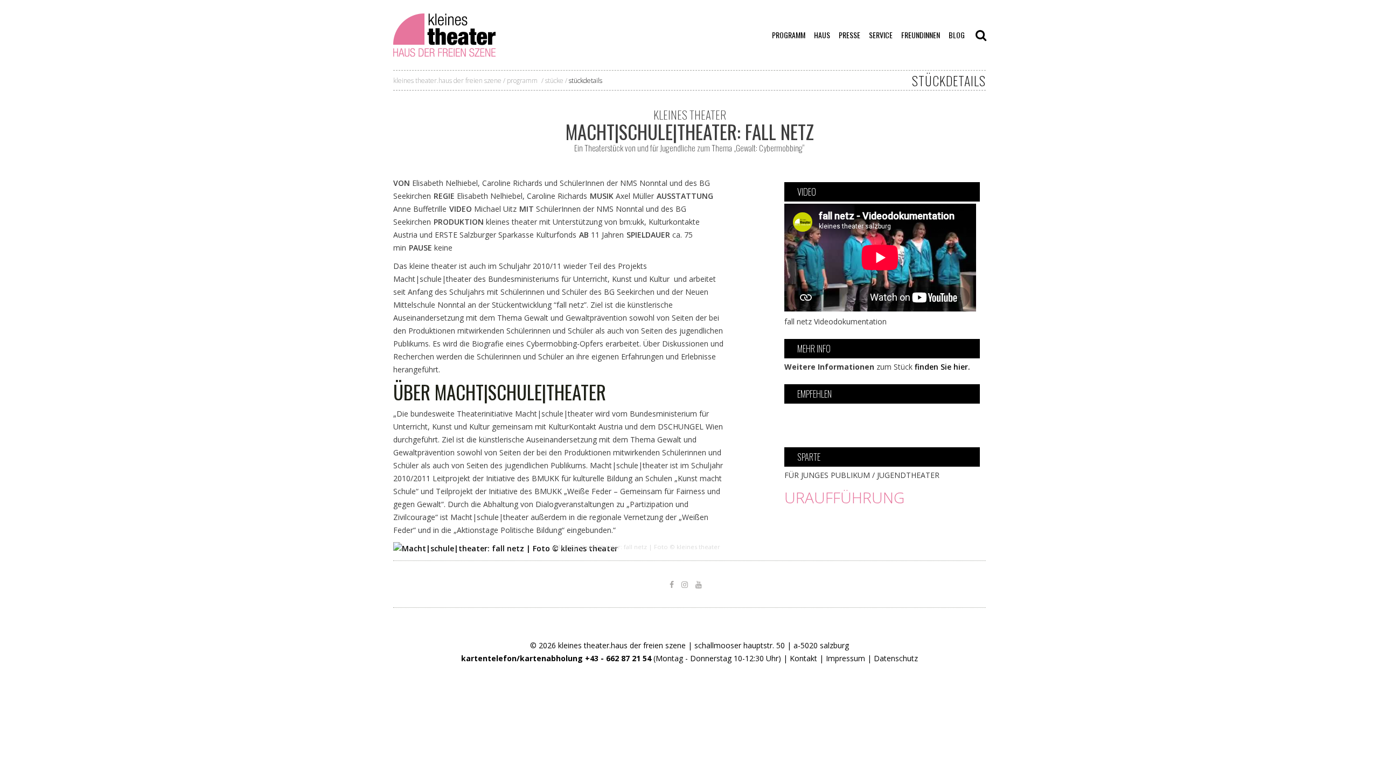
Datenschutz (896, 658)
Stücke (554, 80)
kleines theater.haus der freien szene (447, 80)
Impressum (845, 658)
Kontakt (803, 658)
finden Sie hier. (942, 367)
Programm (522, 80)
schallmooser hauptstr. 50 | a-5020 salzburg (771, 645)
